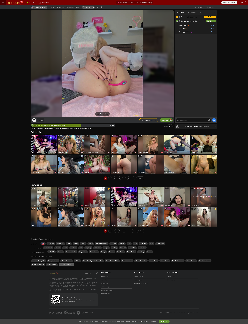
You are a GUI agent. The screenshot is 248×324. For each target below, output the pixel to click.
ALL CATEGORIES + (66, 264)
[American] (43, 243)
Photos (70, 7)
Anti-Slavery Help (105, 293)
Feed (77, 7)
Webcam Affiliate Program (141, 283)
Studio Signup (138, 280)
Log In (242, 2)
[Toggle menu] (3, 2)
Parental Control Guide (107, 290)
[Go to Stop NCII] (88, 313)
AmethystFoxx (37, 239)
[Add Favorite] (34, 120)
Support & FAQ (171, 276)
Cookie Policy (143, 321)
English (90, 273)
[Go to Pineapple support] (79, 313)
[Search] (137, 2)
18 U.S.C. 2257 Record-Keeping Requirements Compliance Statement (179, 313)
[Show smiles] (209, 120)
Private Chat (209, 17)
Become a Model (138, 276)
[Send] (214, 120)
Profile (52, 7)
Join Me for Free (102, 114)
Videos (60, 7)
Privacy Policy (104, 276)
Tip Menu (210, 21)
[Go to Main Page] (15, 2)
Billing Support (171, 280)
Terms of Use (104, 280)
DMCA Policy (104, 283)
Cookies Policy (105, 287)
